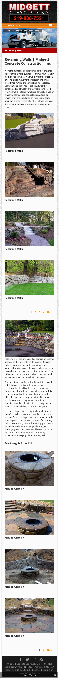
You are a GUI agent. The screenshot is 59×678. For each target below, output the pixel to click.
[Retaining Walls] (29, 147)
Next (50, 312)
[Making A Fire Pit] (29, 485)
